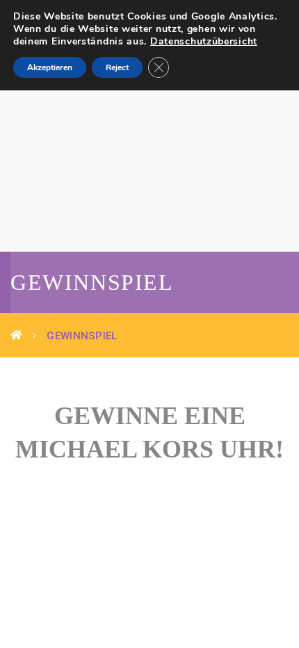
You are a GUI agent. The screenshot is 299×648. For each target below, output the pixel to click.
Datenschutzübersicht (203, 41)
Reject (117, 67)
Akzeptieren (49, 67)
